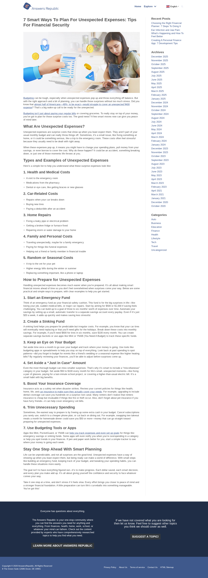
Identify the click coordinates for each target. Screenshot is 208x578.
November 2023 (159, 152)
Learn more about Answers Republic (62, 545)
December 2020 (159, 202)
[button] (182, 6)
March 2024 (157, 137)
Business (156, 223)
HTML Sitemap (167, 567)
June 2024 (156, 125)
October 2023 (158, 156)
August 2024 (157, 118)
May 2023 (156, 175)
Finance (155, 230)
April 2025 (156, 87)
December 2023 (159, 148)
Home (138, 6)
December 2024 (159, 102)
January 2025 (158, 98)
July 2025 (156, 75)
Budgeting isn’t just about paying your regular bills (49, 113)
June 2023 (156, 171)
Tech (153, 242)
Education (156, 227)
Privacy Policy (110, 567)
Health (154, 234)
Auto (153, 219)
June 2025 (156, 79)
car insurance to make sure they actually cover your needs (71, 391)
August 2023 (157, 164)
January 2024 (158, 144)
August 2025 (157, 72)
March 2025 (157, 91)
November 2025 (159, 60)
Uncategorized (159, 250)
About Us (123, 567)
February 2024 (159, 141)
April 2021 (156, 190)
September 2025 (160, 68)
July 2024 (156, 121)
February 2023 (159, 187)
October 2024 (158, 110)
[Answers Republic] (41, 6)
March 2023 (157, 183)
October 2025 (158, 64)
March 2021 (157, 194)
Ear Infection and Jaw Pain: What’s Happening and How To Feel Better (167, 33)
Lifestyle (155, 238)
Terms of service (137, 567)
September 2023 (160, 160)
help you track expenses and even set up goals (94, 433)
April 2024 (156, 133)
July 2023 (156, 167)
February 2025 (159, 95)
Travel (154, 246)
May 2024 (156, 129)
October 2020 (158, 206)
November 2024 (159, 106)
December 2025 (159, 56)
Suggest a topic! (145, 536)
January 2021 (158, 198)
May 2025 (156, 83)
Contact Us (152, 567)
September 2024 (160, 114)
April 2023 (156, 179)
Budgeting (28, 98)
